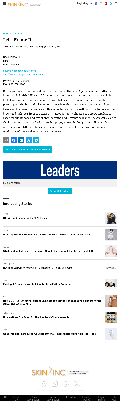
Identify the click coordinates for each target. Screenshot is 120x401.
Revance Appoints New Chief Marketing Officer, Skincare (37, 267)
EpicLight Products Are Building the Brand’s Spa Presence (37, 284)
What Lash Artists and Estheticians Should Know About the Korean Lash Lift (48, 251)
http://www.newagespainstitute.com (23, 74)
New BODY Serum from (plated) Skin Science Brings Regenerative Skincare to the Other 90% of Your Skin (52, 302)
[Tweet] (29, 140)
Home (6, 33)
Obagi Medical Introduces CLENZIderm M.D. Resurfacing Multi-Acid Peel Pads (49, 333)
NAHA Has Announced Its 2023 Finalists (26, 218)
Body (5, 297)
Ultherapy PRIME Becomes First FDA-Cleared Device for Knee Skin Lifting (47, 234)
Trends (6, 247)
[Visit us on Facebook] (43, 383)
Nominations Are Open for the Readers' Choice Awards (36, 317)
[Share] (14, 140)
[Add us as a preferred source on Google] (36, 140)
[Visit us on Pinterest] (65, 383)
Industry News (9, 263)
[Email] (6, 140)
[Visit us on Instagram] (54, 383)
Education (18, 33)
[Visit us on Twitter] (77, 383)
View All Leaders (60, 191)
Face (5, 280)
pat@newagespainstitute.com (19, 70)
